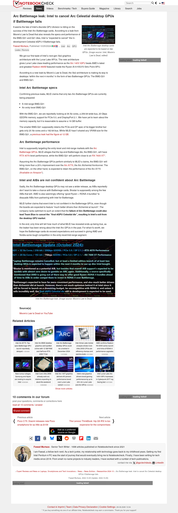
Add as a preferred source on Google (66, 431)
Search (128, 8)
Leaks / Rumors (22, 49)
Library (117, 8)
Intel (63, 46)
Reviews (27, 8)
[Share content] (31, 438)
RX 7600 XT (98, 155)
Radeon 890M (39, 66)
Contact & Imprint (55, 506)
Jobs (139, 8)
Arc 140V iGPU (77, 63)
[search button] (152, 3)
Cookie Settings (107, 506)
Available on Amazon (30, 172)
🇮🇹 (53, 46)
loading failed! (125, 60)
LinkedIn (159, 462)
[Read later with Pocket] (74, 438)
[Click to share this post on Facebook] (37, 438)
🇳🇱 (56, 46)
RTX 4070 (24, 155)
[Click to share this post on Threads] (44, 438)
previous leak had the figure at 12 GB (50, 134)
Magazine (104, 8)
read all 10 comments (23, 404)
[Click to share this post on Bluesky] (52, 438)
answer (39, 404)
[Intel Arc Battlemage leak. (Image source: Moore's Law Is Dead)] (64, 268)
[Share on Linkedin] (88, 438)
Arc (68, 46)
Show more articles (63, 388)
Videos (49, 8)
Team (68, 506)
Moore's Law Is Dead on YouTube (36, 313)
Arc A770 (68, 165)
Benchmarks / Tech (67, 8)
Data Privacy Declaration (85, 506)
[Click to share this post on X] (59, 438)
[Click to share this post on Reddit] (66, 438)
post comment (22, 410)
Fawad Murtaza (20, 46)
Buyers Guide (88, 8)
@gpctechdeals (143, 462)
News (39, 8)
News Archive (89, 471)
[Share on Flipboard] (81, 438)
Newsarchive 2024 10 (105, 471)
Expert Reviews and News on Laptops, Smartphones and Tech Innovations (46, 471)
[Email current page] (95, 438)
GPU (74, 46)
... (59, 46)
